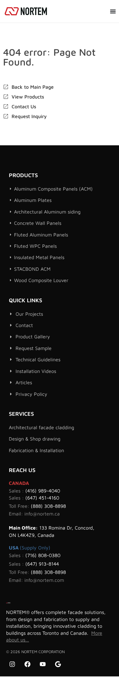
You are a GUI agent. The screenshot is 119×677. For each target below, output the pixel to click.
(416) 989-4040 (42, 490)
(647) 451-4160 (42, 497)
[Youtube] (43, 664)
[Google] (58, 664)
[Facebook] (27, 664)
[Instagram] (12, 664)
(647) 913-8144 (42, 564)
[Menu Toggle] (113, 11)
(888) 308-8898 (48, 506)
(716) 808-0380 (42, 555)
